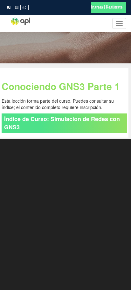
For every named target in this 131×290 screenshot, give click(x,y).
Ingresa (97, 7)
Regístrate (114, 7)
